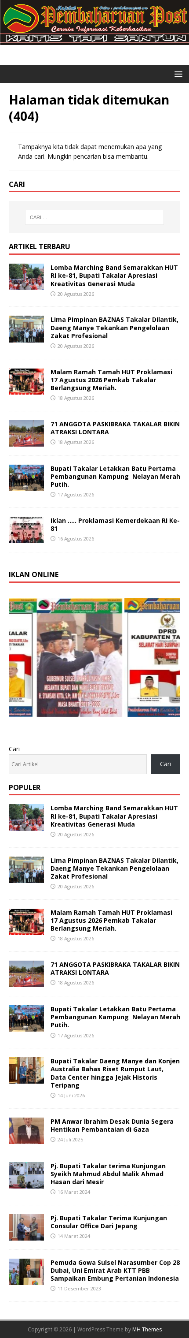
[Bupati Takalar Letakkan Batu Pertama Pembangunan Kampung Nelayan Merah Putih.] (26, 486)
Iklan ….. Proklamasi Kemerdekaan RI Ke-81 (115, 524)
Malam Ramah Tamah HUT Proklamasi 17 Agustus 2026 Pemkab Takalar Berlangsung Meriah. (111, 380)
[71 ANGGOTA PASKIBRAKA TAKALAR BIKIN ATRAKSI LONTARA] (26, 441)
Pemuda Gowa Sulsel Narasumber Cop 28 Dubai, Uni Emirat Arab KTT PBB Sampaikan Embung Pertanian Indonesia (115, 1270)
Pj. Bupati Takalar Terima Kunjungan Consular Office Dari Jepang (109, 1222)
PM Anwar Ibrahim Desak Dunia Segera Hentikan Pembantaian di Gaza (112, 1125)
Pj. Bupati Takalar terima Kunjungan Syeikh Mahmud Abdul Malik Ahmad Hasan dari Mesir (108, 1174)
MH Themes (147, 1329)
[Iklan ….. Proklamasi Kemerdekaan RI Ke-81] (26, 538)
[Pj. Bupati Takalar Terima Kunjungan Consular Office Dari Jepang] (26, 1235)
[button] (177, 73)
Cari (14, 749)
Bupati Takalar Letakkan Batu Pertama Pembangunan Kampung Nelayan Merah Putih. (115, 476)
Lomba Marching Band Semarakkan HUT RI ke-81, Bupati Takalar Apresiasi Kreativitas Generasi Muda (114, 275)
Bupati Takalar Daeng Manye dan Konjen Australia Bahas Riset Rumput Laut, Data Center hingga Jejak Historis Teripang (115, 1073)
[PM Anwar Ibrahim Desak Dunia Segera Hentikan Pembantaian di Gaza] (26, 1138)
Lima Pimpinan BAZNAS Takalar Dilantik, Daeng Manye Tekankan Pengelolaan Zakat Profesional (114, 327)
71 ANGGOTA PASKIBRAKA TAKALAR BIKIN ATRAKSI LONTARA (115, 428)
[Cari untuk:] (95, 217)
